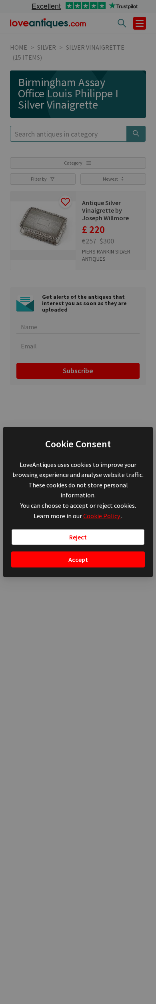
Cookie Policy (102, 516)
